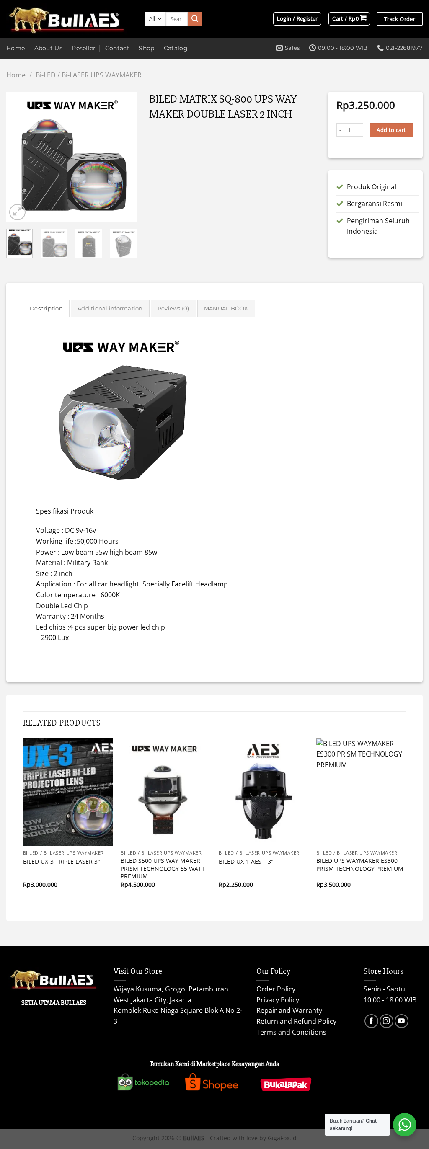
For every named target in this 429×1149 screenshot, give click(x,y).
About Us (48, 48)
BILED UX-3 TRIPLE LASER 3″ (61, 861)
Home (15, 48)
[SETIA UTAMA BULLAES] (69, 19)
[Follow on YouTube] (401, 1021)
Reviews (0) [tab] (173, 308)
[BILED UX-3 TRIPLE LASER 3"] (68, 792)
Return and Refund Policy (296, 1021)
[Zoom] (17, 212)
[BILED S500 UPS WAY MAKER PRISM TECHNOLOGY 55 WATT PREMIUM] (165, 792)
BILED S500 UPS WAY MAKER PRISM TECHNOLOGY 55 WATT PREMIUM (163, 868)
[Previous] (19, 157)
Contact (117, 48)
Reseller (84, 48)
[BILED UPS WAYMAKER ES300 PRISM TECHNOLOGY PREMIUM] (361, 792)
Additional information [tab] (110, 308)
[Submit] (195, 19)
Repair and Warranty (289, 1010)
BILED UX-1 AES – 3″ (246, 861)
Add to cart (391, 130)
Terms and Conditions (291, 1032)
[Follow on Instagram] (386, 1021)
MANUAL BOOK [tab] (226, 308)
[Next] (123, 157)
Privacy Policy (277, 999)
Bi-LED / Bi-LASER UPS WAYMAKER (89, 75)
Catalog (176, 48)
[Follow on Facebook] (371, 1021)
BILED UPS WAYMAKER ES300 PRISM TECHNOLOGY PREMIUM (359, 865)
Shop (146, 48)
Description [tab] (46, 308)
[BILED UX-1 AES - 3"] (263, 792)
